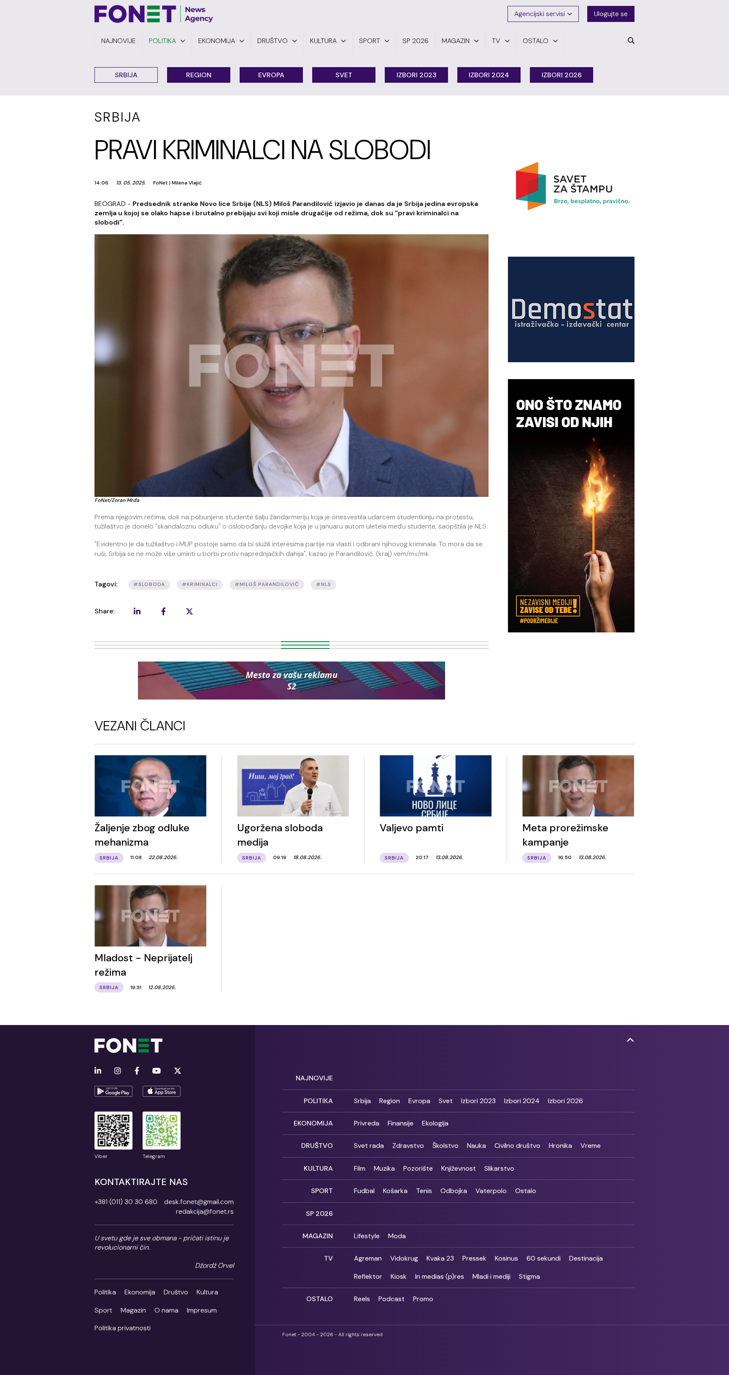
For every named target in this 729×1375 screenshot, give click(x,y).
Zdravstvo (408, 1145)
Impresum (202, 1310)
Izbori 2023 (417, 75)
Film (359, 1168)
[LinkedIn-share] (137, 611)
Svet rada (369, 1145)
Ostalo (525, 1190)
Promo (423, 1298)
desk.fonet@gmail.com (199, 1201)
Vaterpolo (491, 1190)
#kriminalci (200, 584)
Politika (105, 1292)
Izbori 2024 (489, 75)
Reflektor (368, 1276)
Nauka (476, 1145)
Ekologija (435, 1123)
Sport (103, 1310)
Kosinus (506, 1258)
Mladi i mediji (491, 1276)
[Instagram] (117, 1071)
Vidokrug (404, 1258)
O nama (166, 1310)
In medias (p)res (439, 1276)
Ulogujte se (611, 13)
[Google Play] (113, 1091)
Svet (343, 75)
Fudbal (364, 1190)
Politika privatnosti (122, 1327)
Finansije (400, 1123)
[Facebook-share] (163, 611)
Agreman (368, 1258)
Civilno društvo (517, 1145)
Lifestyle (367, 1235)
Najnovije (314, 1078)
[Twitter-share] (189, 611)
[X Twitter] (177, 1071)
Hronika (560, 1145)
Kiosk (399, 1276)
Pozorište (418, 1168)
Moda (397, 1235)
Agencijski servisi (539, 13)
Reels (362, 1298)
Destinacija (586, 1258)
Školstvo (445, 1145)
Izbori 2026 (562, 75)
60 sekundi (543, 1258)
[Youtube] (156, 1071)
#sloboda (149, 584)
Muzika (384, 1168)
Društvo (176, 1292)
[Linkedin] (97, 1071)
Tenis (424, 1190)
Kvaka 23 (440, 1258)
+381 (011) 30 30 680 (125, 1201)
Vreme (590, 1145)
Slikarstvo (499, 1168)
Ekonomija (139, 1292)
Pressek (474, 1258)
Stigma (529, 1276)
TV (328, 1258)
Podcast (391, 1298)
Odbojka (453, 1190)
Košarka (395, 1190)
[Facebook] (137, 1071)
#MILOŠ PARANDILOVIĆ (267, 584)
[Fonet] (153, 14)
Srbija (126, 75)
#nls (323, 584)
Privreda (366, 1123)
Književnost (458, 1168)
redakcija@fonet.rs (205, 1211)
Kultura (207, 1292)
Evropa (271, 75)
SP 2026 (319, 1213)
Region (198, 75)
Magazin (133, 1310)
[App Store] (162, 1091)
